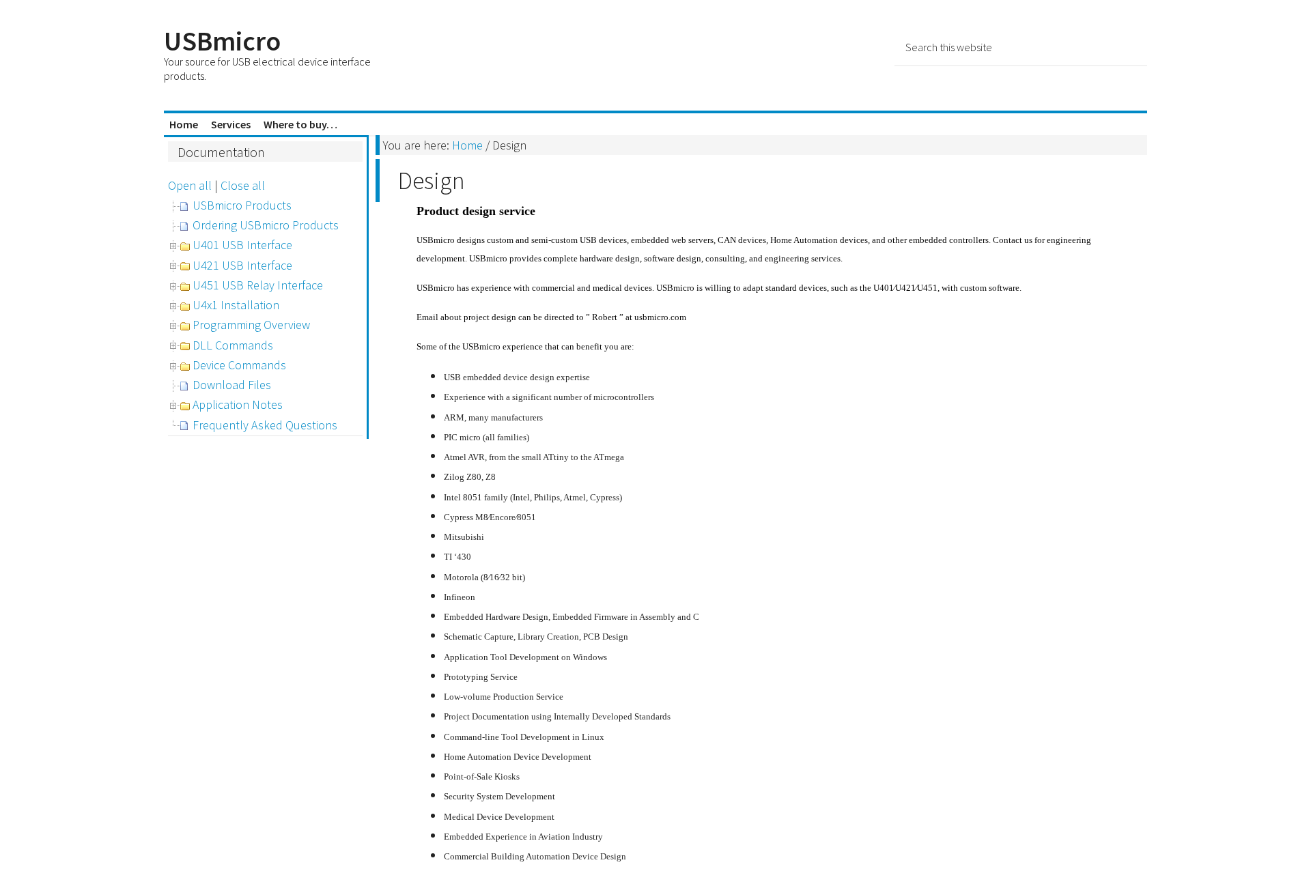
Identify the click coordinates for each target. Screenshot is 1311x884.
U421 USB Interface (242, 265)
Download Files (232, 385)
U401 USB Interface (242, 245)
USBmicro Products (242, 205)
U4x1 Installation (236, 305)
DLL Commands (233, 345)
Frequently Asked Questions (265, 425)
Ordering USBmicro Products (266, 225)
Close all (243, 185)
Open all (190, 185)
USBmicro (222, 41)
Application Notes (238, 404)
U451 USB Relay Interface (258, 285)
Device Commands (239, 365)
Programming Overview (251, 324)
